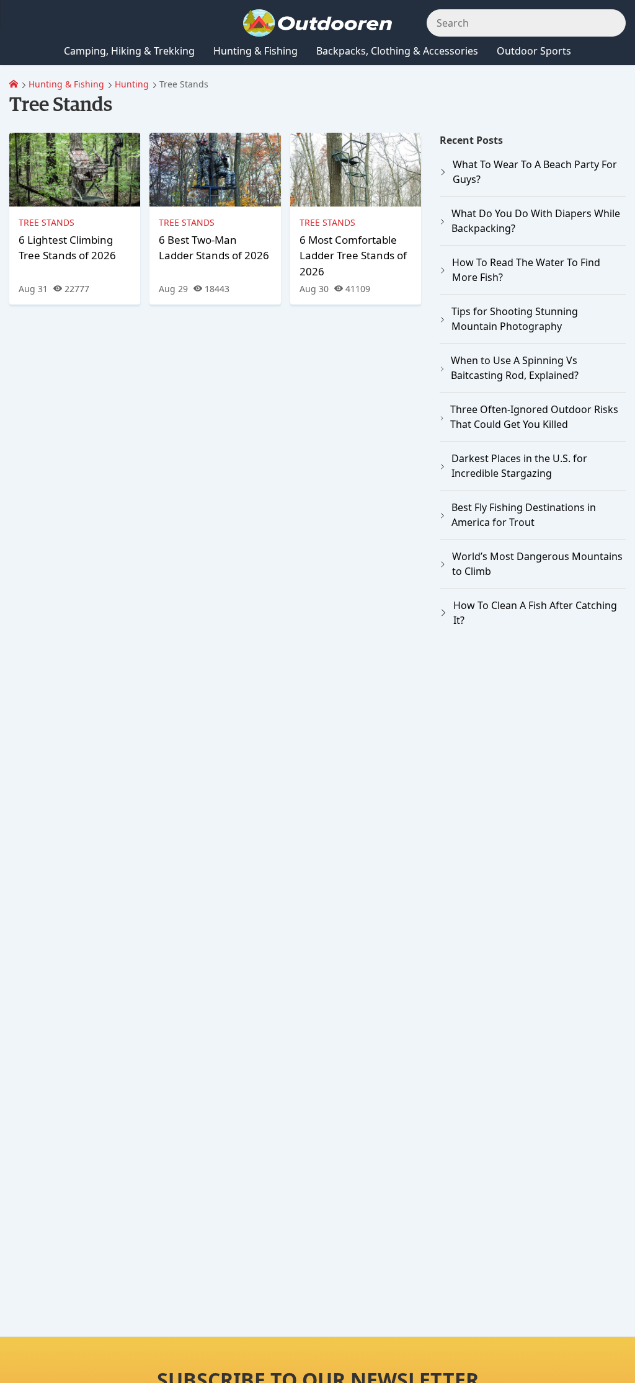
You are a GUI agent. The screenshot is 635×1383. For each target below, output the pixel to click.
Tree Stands (46, 222)
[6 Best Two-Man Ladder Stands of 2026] (214, 170)
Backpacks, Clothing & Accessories (397, 51)
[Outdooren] (13, 84)
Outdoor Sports (534, 51)
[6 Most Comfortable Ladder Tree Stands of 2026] (355, 170)
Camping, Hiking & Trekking (129, 51)
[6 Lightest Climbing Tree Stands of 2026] (74, 170)
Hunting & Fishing (66, 84)
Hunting (132, 84)
